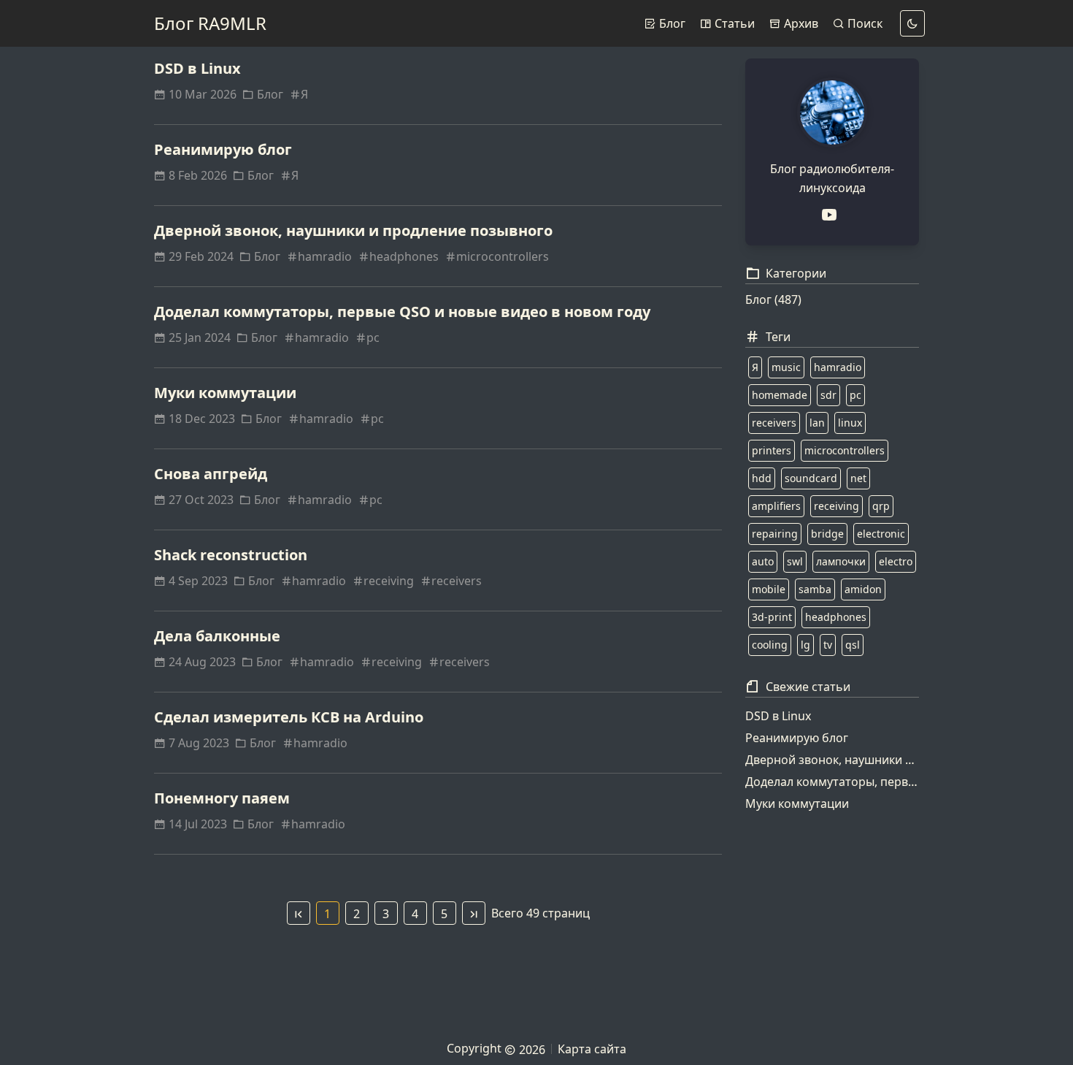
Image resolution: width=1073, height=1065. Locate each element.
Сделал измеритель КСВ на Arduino (288, 717)
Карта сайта (592, 1049)
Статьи (733, 23)
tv (827, 645)
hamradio (325, 256)
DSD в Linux (197, 68)
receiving (389, 581)
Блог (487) (773, 299)
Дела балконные (217, 636)
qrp (881, 506)
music (786, 367)
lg (805, 645)
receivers (456, 581)
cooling (770, 645)
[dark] (912, 23)
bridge (827, 534)
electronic (881, 534)
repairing (775, 534)
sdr (828, 395)
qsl (852, 645)
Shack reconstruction (230, 555)
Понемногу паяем (222, 798)
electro (895, 561)
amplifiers (776, 506)
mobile (768, 589)
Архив (799, 23)
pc (373, 337)
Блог (670, 23)
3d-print (772, 617)
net (858, 478)
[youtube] (832, 214)
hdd (762, 478)
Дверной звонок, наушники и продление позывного (353, 230)
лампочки (841, 561)
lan (817, 423)
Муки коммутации (225, 392)
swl (795, 561)
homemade (779, 395)
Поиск (863, 23)
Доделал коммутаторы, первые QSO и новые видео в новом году (402, 311)
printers (771, 450)
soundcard (811, 478)
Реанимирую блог (223, 149)
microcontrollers (502, 256)
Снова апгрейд (210, 474)
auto (763, 561)
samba (815, 589)
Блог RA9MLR (210, 23)
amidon (863, 589)
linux (850, 423)
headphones (404, 256)
